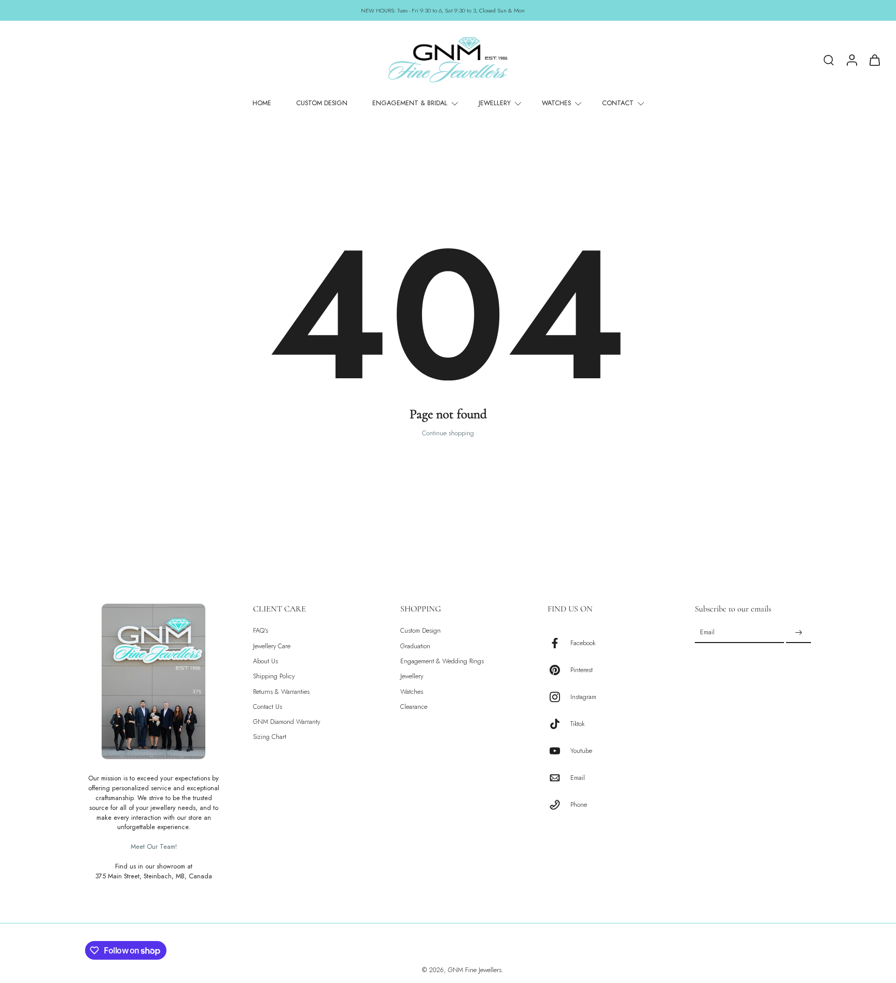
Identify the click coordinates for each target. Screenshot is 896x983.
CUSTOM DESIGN (321, 103)
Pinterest (581, 670)
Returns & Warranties (281, 692)
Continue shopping (448, 433)
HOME (262, 103)
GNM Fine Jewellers (474, 970)
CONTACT (618, 103)
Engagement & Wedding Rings (442, 661)
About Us (265, 661)
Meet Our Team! (154, 846)
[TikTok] (559, 724)
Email (577, 778)
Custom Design (420, 630)
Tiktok (577, 724)
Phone (578, 805)
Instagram (583, 697)
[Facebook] (559, 643)
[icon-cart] (874, 59)
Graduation (415, 646)
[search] (828, 59)
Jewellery (411, 676)
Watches (411, 692)
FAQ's (260, 630)
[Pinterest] (559, 670)
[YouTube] (559, 750)
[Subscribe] (798, 632)
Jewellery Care (271, 646)
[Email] (559, 777)
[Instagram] (559, 697)
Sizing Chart (269, 737)
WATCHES (556, 103)
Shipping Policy (274, 676)
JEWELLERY (495, 103)
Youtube (581, 751)
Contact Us (267, 707)
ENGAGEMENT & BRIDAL (409, 103)
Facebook (582, 643)
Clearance (413, 707)
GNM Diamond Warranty (286, 722)
